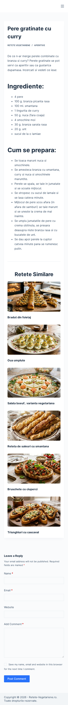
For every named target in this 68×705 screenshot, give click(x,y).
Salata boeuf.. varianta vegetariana (30, 403)
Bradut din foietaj (19, 317)
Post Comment (16, 678)
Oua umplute (16, 360)
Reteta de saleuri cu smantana (28, 446)
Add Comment (14, 624)
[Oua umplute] (33, 340)
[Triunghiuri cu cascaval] (33, 512)
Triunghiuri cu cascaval (23, 532)
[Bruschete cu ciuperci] (33, 469)
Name (8, 573)
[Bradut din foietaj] (33, 297)
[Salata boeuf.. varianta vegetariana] (33, 383)
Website (9, 607)
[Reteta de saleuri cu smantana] (33, 426)
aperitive (39, 45)
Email (8, 590)
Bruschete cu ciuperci (22, 489)
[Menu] (62, 6)
